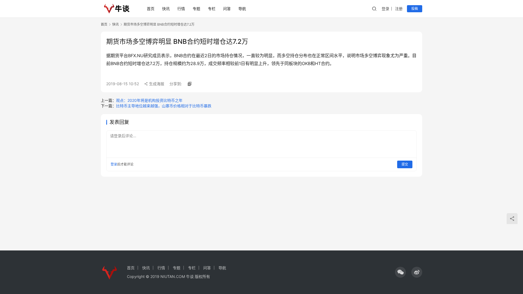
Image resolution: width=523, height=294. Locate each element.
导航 (242, 8)
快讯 (166, 8)
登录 (385, 8)
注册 (399, 8)
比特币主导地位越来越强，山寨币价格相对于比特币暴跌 (163, 105)
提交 (405, 164)
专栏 (211, 8)
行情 (181, 8)
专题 (196, 8)
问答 (227, 8)
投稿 (414, 9)
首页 (150, 8)
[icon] (400, 272)
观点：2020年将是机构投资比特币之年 (149, 100)
